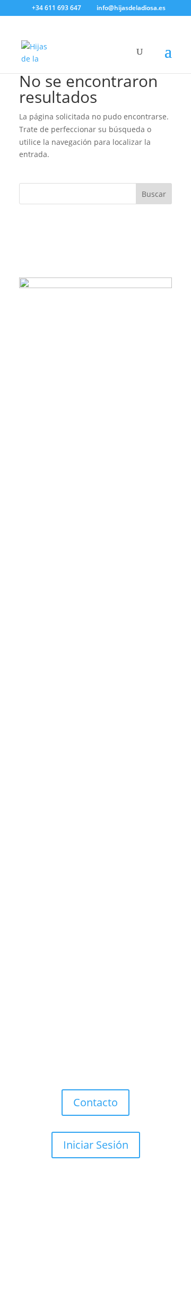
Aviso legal (49, 1213)
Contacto (95, 1102)
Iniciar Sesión (95, 1145)
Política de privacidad (116, 1213)
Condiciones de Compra (96, 1226)
